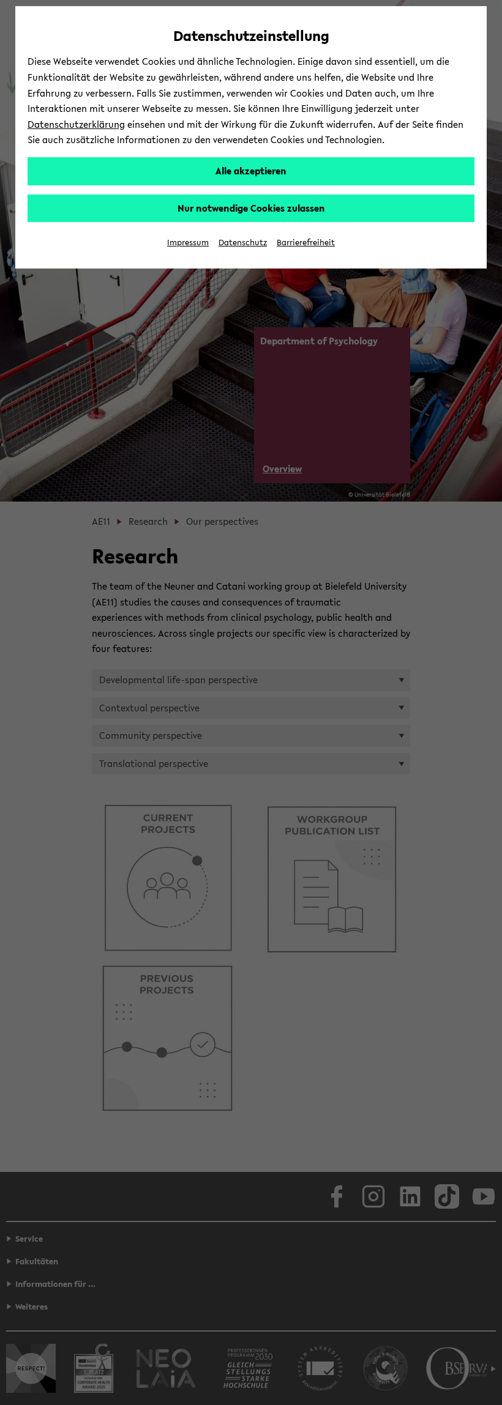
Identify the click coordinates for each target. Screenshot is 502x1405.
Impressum (188, 242)
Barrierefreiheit (306, 242)
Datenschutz (243, 242)
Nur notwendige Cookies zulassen (251, 208)
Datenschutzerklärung (76, 124)
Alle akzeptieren (251, 170)
